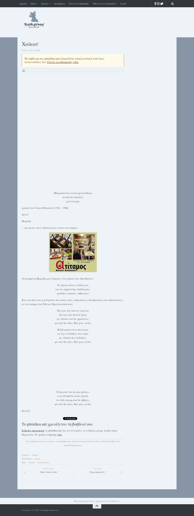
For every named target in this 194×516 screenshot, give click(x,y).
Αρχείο (44, 3)
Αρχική (23, 3)
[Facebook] (155, 4)
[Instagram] (158, 4)
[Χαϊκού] (73, 107)
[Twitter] (161, 4)
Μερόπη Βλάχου (43, 462)
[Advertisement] (73, 167)
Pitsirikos (35, 455)
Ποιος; (34, 3)
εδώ (59, 434)
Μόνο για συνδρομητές (104, 3)
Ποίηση (37, 459)
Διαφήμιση (59, 3)
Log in (123, 3)
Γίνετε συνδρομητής (79, 3)
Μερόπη (32, 462)
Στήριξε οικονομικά (33, 430)
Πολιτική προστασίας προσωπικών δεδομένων (97, 501)
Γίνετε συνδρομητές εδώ (62, 62)
